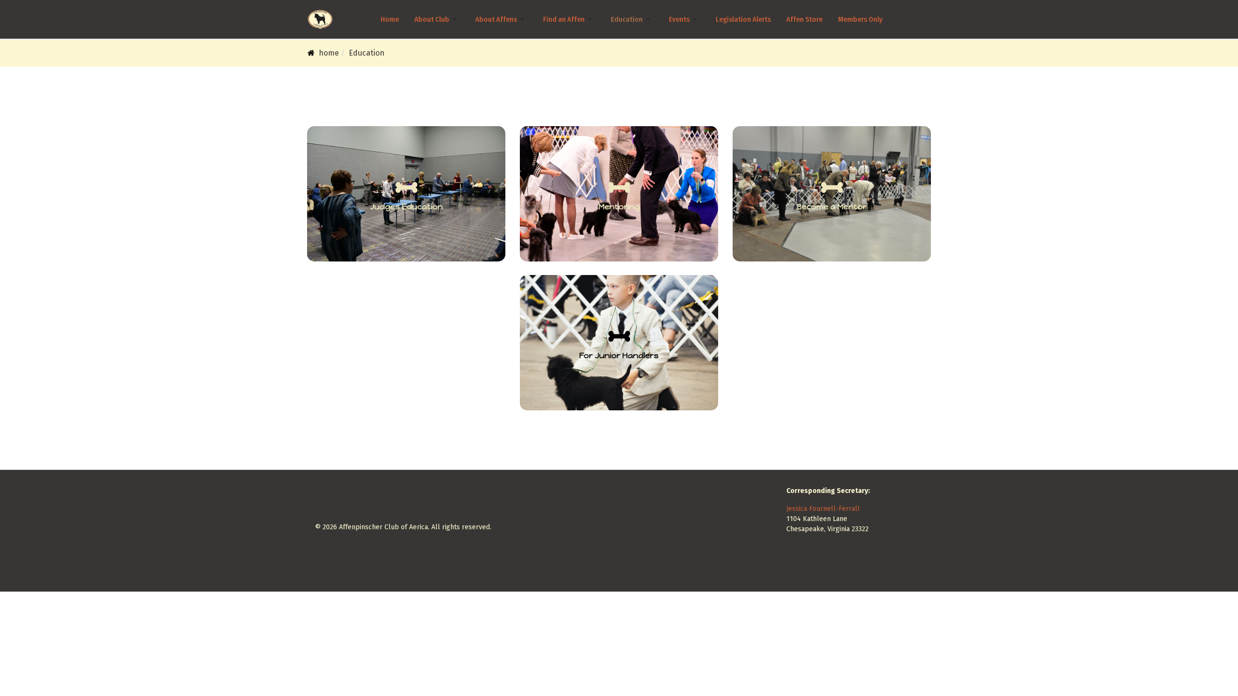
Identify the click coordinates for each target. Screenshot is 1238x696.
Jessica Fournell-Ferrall (823, 509)
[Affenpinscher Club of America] (320, 19)
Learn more (832, 212)
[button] (437, 19)
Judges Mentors (619, 212)
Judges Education (406, 218)
